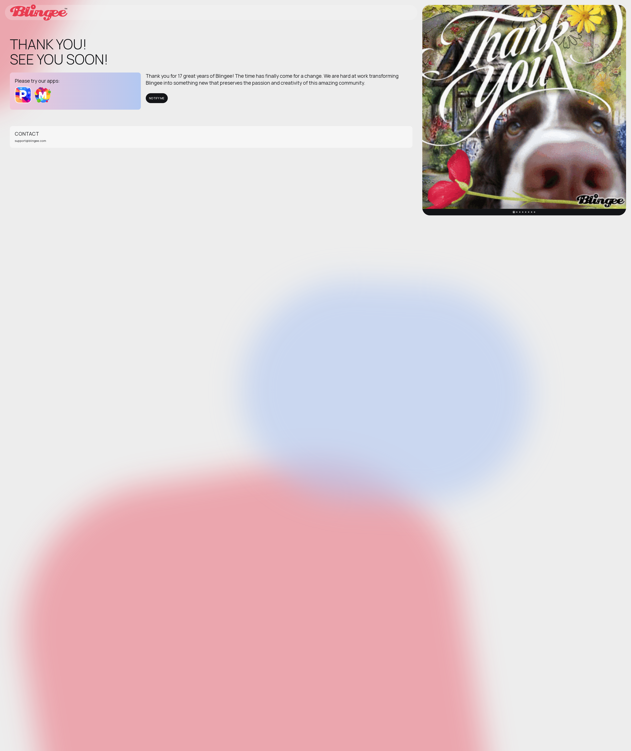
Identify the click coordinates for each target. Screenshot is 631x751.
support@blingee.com (30, 141)
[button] (513, 212)
